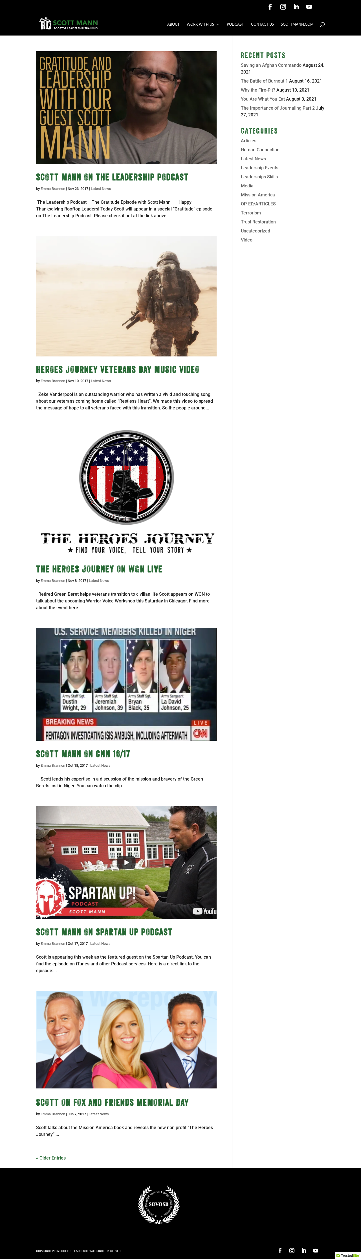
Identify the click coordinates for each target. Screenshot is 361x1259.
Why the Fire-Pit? (258, 90)
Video (246, 240)
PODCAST (235, 24)
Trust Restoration (258, 222)
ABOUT (173, 24)
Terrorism (251, 213)
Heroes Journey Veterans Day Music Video (118, 369)
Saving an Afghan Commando (271, 65)
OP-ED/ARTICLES (258, 204)
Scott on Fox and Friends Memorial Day (112, 1102)
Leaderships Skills (259, 176)
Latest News (101, 189)
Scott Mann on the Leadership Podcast (112, 177)
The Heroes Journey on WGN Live (99, 569)
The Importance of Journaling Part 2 (278, 108)
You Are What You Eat (263, 99)
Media (247, 186)
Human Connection (260, 149)
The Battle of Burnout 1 (264, 81)
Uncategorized (255, 231)
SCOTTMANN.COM (297, 24)
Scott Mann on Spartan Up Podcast (104, 931)
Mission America (258, 195)
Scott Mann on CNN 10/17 (83, 753)
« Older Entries (51, 1158)
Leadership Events (259, 167)
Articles (248, 140)
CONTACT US (262, 24)
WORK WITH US (200, 24)
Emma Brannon (53, 189)
